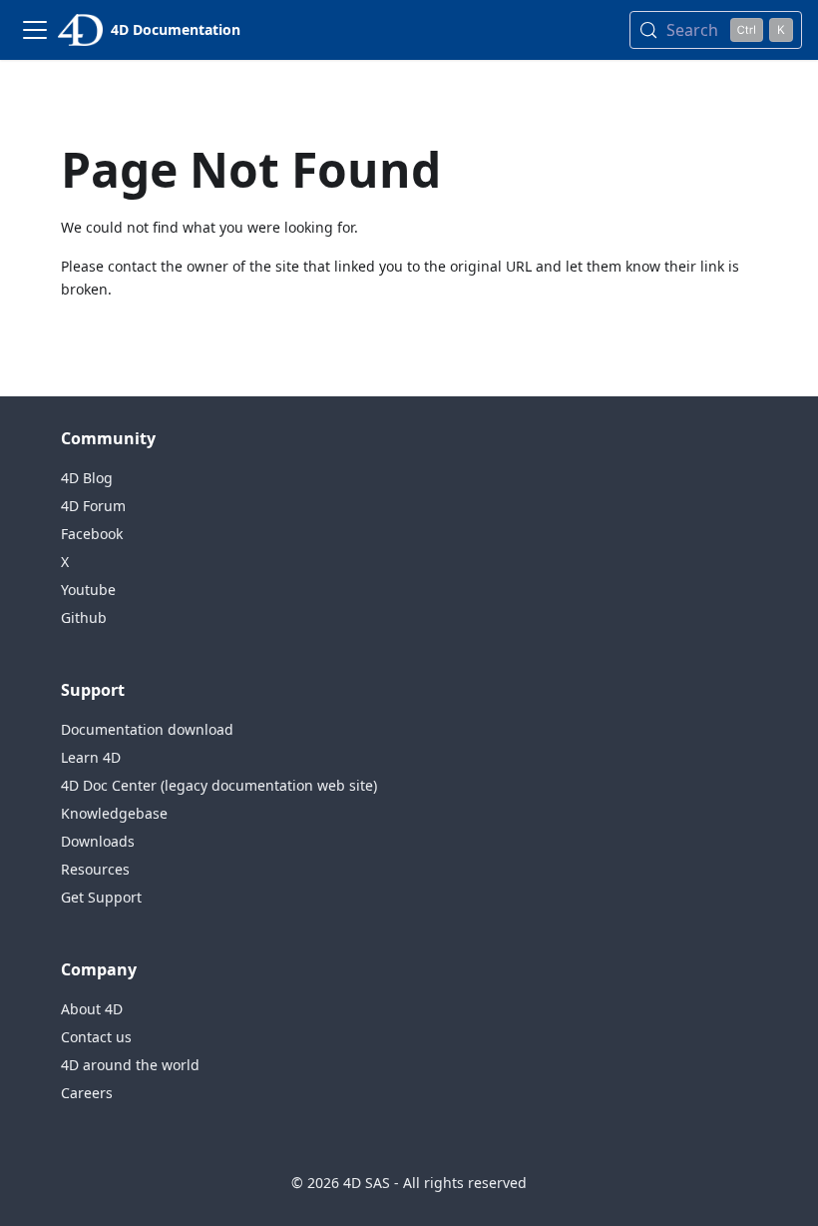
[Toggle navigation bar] (35, 30)
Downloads (98, 841)
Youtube (88, 589)
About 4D (92, 1008)
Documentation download (147, 729)
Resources (95, 869)
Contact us (96, 1036)
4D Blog (87, 477)
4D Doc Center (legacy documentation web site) (219, 785)
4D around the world (130, 1064)
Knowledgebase (114, 813)
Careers (87, 1092)
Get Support (101, 897)
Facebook (92, 533)
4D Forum (93, 505)
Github (84, 617)
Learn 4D (91, 757)
